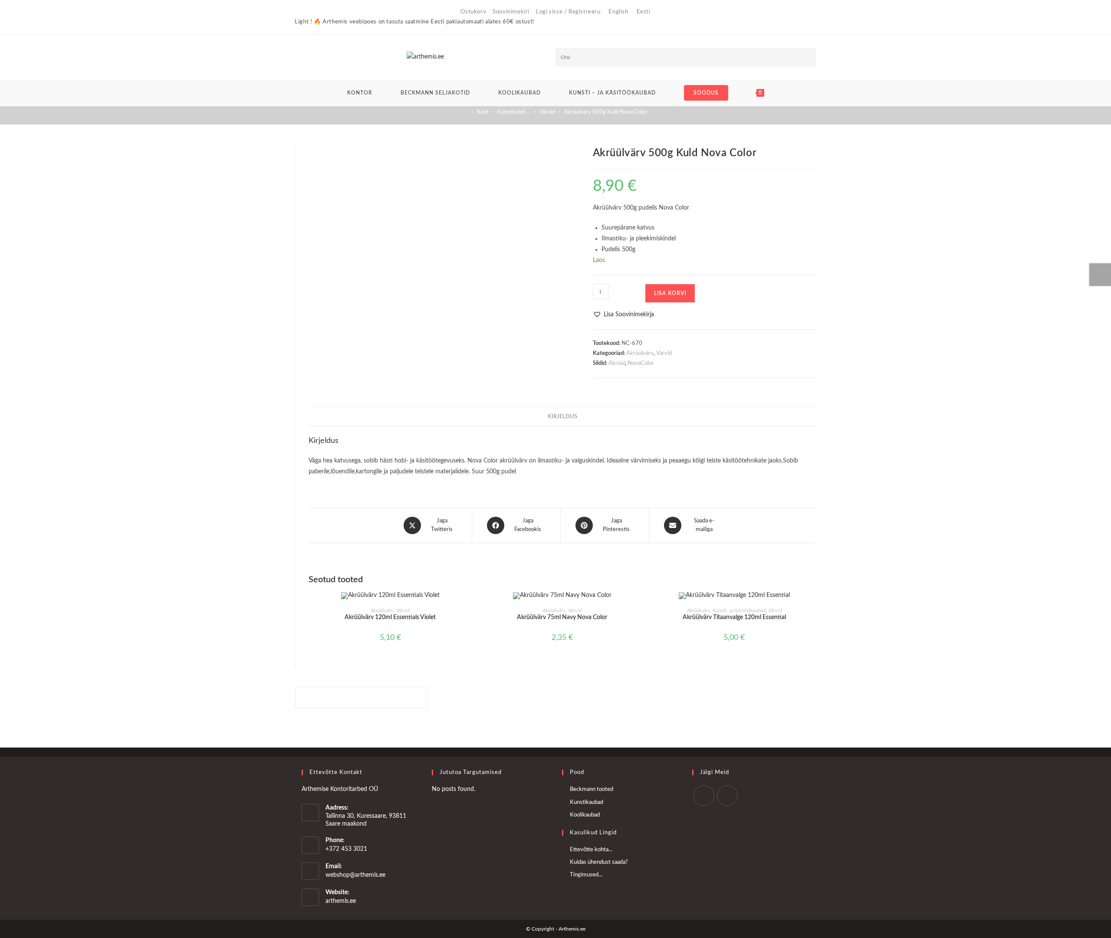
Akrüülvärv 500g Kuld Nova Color (606, 112)
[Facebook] (704, 795)
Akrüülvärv (640, 353)
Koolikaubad (585, 815)
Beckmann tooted (591, 789)
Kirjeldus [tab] (562, 416)
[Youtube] (727, 795)
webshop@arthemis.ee (355, 875)
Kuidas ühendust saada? (599, 862)
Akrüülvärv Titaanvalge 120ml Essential (734, 617)
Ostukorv (473, 12)
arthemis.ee (340, 901)
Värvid (664, 353)
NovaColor (641, 363)
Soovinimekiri (511, 12)
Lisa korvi (670, 293)
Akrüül (616, 363)
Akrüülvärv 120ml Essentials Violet (390, 617)
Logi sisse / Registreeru (568, 12)
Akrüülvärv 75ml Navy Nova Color (562, 617)
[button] (623, 314)
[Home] (466, 112)
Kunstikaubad (586, 802)
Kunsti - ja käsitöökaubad (739, 610)
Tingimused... (586, 875)
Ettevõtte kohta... (591, 850)
